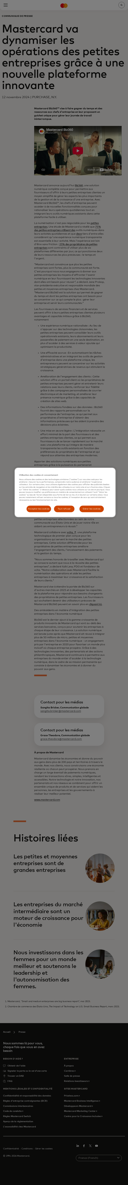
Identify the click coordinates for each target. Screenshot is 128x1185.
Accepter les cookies (38, 509)
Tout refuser (64, 509)
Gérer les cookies (92, 509)
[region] (65, 492)
